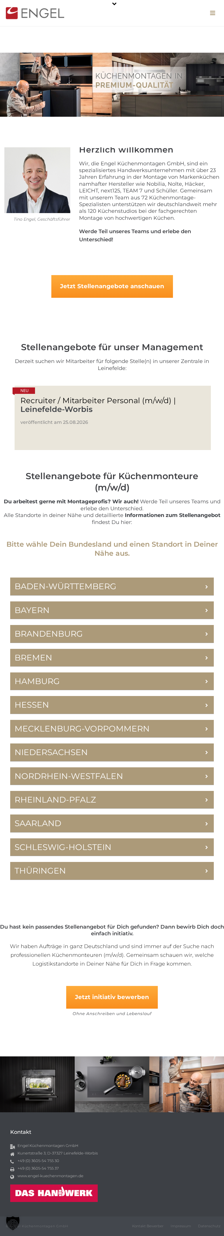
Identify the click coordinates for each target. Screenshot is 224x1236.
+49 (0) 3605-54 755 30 (38, 1160)
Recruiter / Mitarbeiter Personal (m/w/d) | (98, 405)
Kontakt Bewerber (148, 1226)
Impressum (181, 1226)
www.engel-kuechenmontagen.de (50, 1175)
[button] (13, 1223)
